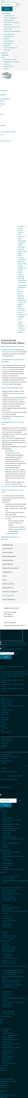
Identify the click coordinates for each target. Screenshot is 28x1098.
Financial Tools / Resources (10, 591)
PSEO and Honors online (12, 469)
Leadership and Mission (9, 830)
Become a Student (6, 702)
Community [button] (4, 53)
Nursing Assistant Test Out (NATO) (12, 985)
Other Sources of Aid (8, 584)
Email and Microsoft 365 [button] (7, 1079)
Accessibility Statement (15, 776)
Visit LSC (4, 814)
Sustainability (5, 719)
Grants (4, 576)
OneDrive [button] (3, 1087)
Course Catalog (6, 860)
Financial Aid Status (8, 560)
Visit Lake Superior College (10, 936)
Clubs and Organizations (9, 920)
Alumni (3, 747)
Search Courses (6, 854)
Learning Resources (9, 15)
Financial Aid (5, 945)
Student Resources (7, 918)
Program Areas (22, 285)
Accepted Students (6, 739)
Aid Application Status (15, 382)
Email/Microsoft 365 (6, 754)
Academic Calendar (9, 20)
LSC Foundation (6, 834)
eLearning (5, 867)
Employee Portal (8, 66)
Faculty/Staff (4, 743)
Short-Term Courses (8, 878)
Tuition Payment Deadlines (10, 958)
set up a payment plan (19, 529)
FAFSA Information (8, 552)
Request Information (8, 938)
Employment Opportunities (10, 843)
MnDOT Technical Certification (21, 257)
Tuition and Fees (7, 954)
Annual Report (6, 822)
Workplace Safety (7, 1006)
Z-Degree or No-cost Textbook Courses (13, 869)
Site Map (3, 768)
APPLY (2, 1021)
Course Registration (9, 34)
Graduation (7, 45)
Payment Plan (15, 453)
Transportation (22, 314)
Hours (2, 668)
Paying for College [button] (5, 941)
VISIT (1, 1019)
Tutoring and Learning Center (12, 27)
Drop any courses (7, 486)
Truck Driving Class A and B (10, 987)
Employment (4, 714)
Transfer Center (8, 29)
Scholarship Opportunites (9, 961)
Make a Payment (7, 956)
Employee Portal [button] (4, 1085)
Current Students (6, 741)
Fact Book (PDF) (6, 826)
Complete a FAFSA (7, 349)
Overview (5, 811)
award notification (17, 393)
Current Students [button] (6, 13)
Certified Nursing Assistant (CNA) (12, 970)
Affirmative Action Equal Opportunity (13, 839)
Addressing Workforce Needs (10, 824)
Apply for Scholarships (8, 963)
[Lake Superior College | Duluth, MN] (6, 75)
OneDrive (6, 68)
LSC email (4, 384)
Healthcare (21, 296)
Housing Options (7, 924)
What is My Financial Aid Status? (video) (12, 346)
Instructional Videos (8, 595)
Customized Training (8, 1011)
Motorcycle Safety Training (10, 983)
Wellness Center (7, 927)
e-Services (6, 64)
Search (3, 1)
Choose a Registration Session (11, 907)
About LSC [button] (3, 809)
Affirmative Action (5, 787)
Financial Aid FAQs (8, 548)
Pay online (8, 516)
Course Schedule (8, 43)
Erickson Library (8, 24)
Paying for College (6, 704)
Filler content (4, 1091)
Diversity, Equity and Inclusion (11, 828)
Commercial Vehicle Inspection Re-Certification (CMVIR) (22, 241)
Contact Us (3, 666)
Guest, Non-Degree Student (10, 876)
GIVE (1, 1023)
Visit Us (2, 1093)
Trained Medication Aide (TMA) (21, 276)
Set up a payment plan (11, 533)
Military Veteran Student (9, 890)
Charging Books (7, 572)
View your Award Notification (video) (12, 388)
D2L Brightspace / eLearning (11, 22)
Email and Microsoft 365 (10, 59)
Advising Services (8, 36)
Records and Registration (10, 47)
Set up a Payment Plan (9, 599)
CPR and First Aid (7, 992)
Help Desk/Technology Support (12, 31)
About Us (5, 932)
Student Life (6, 916)
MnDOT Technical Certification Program (13, 1002)
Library (3, 721)
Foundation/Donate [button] (5, 1016)
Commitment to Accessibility (8, 772)
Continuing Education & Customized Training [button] (13, 966)
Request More (8, 1095)
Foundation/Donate (6, 710)
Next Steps (5, 905)
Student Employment (8, 951)
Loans (4, 580)
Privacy (25, 766)
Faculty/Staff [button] (4, 55)
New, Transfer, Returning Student (12, 887)
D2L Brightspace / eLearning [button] (8, 1081)
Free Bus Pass (6, 922)
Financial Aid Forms (8, 588)
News (2, 730)
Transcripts (7, 50)
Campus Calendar (6, 732)
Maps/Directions (12, 666)
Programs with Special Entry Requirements (14, 911)
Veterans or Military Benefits (13, 484)
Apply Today (3, 1097)
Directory (21, 666)
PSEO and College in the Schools (11, 894)
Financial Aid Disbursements (10, 568)
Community (4, 745)
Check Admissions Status (9, 898)
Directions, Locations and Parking (12, 820)
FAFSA (12, 451)
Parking (3, 726)
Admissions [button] (3, 872)
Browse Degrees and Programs (11, 852)
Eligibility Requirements (9, 556)
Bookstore (6, 38)
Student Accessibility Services (8, 779)
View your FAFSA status (9, 352)
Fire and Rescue (6, 994)
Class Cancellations (9, 41)
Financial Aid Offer (8, 564)
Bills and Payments (7, 438)
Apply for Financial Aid (8, 947)
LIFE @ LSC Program (7, 896)
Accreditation (5, 712)
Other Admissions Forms (9, 900)
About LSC (4, 697)
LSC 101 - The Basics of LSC (11, 18)
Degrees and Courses (7, 699)
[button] (19, 4)
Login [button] (2, 57)
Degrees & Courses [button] (5, 850)
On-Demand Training (8, 1013)
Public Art (5, 847)
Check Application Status (9, 949)
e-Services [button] (3, 1083)
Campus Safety (5, 717)
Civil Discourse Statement (9, 836)
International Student (8, 892)
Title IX (4, 841)
